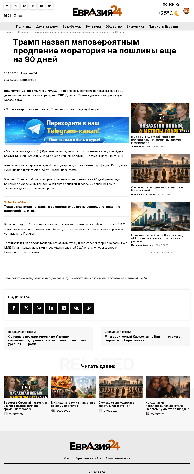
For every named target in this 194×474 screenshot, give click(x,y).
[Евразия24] (97, 11)
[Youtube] (41, 6)
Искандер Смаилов (142, 245)
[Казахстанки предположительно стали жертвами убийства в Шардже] (168, 387)
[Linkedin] (51, 308)
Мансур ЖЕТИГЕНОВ (143, 194)
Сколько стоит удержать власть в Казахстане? (157, 188)
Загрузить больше (159, 252)
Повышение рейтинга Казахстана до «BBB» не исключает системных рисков (158, 238)
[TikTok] (32, 6)
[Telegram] (24, 6)
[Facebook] (7, 6)
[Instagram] (15, 6)
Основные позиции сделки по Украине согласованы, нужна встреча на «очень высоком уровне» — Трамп (47, 340)
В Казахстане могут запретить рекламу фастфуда (73, 404)
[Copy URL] (88, 308)
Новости (23, 32)
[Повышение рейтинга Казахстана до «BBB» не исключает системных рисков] (160, 216)
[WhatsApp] (38, 308)
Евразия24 (10, 32)
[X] (26, 308)
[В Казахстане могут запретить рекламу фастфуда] (73, 387)
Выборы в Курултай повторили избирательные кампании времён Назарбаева (156, 140)
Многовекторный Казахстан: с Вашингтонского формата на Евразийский (143, 338)
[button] (172, 4)
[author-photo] (6, 414)
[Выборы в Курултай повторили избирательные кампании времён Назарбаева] (160, 118)
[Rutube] (49, 6)
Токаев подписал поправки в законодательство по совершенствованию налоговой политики (62, 208)
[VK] (76, 308)
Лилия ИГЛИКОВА (141, 146)
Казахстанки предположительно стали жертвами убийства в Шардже (167, 406)
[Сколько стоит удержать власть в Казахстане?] (160, 169)
